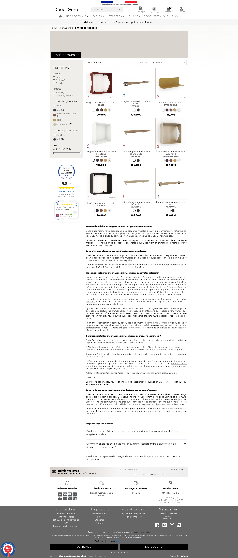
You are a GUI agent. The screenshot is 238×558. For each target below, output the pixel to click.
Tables (99, 516)
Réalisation (179, 556)
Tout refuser (84, 546)
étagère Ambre (158, 287)
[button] (77, 16)
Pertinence (169, 62)
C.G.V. (65, 523)
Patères (99, 523)
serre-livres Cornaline (158, 322)
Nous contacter (133, 516)
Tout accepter (154, 546)
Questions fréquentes (133, 513)
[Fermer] (235, 2)
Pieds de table (99, 513)
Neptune (90, 301)
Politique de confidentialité (65, 520)
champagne (64, 124)
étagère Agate (176, 287)
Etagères (99, 520)
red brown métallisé (66, 115)
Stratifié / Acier (65, 96)
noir (60, 110)
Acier (60, 92)
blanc (61, 105)
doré (60, 120)
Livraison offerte (102, 488)
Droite (60, 80)
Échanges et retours (136, 488)
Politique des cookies (106, 541)
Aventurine (133, 327)
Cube (60, 77)
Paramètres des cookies (65, 526)
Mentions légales (65, 516)
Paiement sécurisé (67, 488)
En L (59, 83)
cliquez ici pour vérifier (141, 532)
